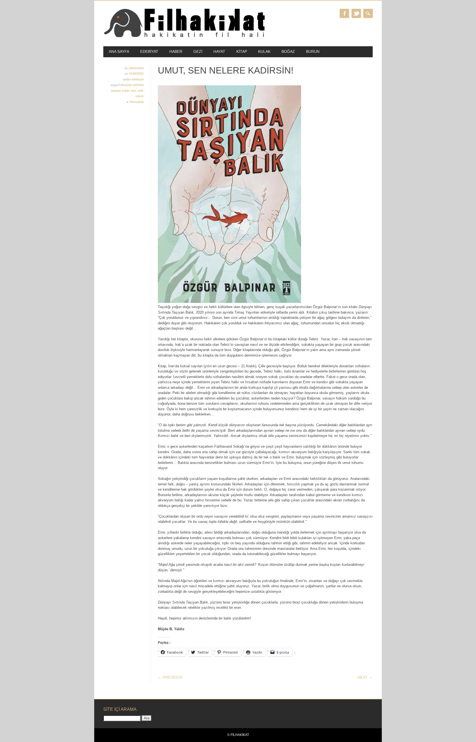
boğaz (288, 51)
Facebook (344, 13)
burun (313, 51)
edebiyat (149, 51)
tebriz (140, 96)
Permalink (136, 102)
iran (133, 90)
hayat (219, 51)
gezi (197, 51)
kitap (241, 51)
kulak (264, 51)
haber (175, 51)
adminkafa (136, 68)
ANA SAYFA (119, 51)
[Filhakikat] (184, 37)
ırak (140, 90)
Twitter (356, 13)
